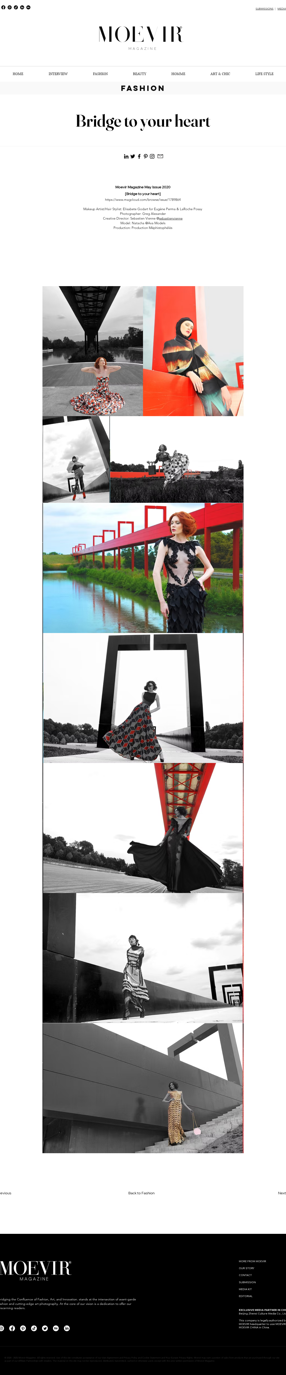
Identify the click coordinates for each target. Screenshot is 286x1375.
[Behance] (28, 7)
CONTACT (245, 1275)
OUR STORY (246, 1268)
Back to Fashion (141, 1193)
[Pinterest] (10, 7)
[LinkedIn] (22, 7)
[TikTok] (16, 7)
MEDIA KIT (245, 1289)
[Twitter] (45, 1328)
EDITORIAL (246, 1296)
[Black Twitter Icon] (133, 156)
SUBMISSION (247, 1282)
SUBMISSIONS (264, 8)
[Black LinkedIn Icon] (126, 156)
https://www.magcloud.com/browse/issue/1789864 (143, 199)
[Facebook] (3, 7)
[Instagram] (152, 156)
